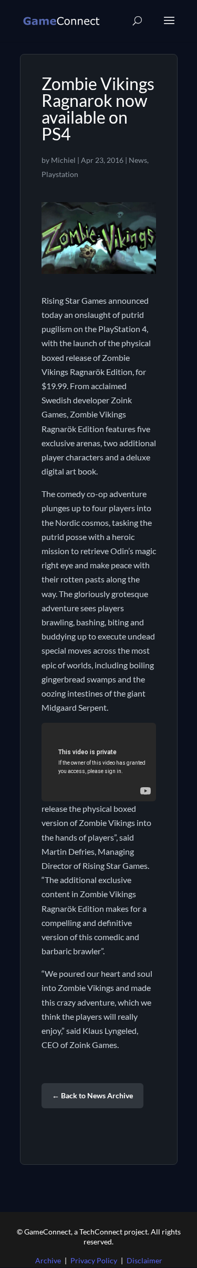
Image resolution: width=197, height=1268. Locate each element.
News (138, 160)
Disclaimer (144, 1260)
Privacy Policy (93, 1260)
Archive (48, 1260)
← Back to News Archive (92, 1095)
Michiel (63, 160)
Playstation (60, 174)
